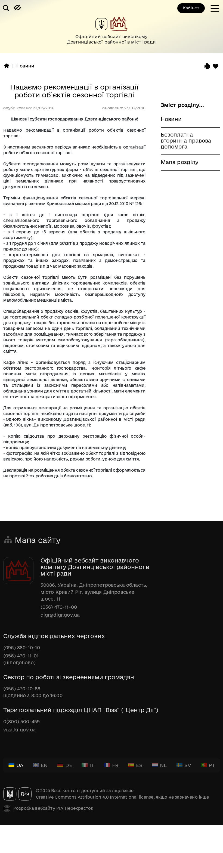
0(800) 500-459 (21, 721)
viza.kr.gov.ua (19, 729)
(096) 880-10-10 (21, 647)
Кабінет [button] (191, 8)
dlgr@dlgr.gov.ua (60, 614)
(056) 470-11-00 (59, 607)
